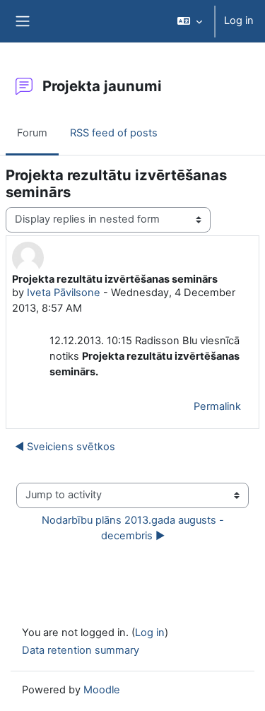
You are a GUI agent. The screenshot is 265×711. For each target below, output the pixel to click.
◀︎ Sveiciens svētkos (65, 446)
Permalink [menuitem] (217, 406)
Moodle (101, 689)
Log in (239, 20)
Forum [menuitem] (32, 133)
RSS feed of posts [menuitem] (114, 133)
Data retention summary (80, 650)
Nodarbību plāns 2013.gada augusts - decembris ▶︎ (134, 528)
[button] (189, 21)
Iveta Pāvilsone (63, 292)
